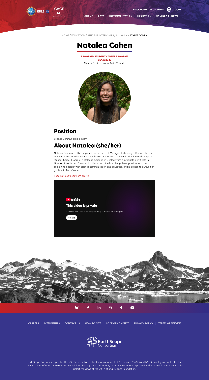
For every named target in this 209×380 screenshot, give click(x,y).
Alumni (120, 36)
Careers (33, 323)
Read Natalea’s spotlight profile (71, 176)
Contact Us (72, 323)
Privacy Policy (143, 323)
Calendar (162, 16)
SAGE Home (157, 10)
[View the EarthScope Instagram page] (110, 308)
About (88, 16)
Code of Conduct (117, 323)
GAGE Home (140, 10)
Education (144, 16)
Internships (52, 323)
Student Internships (100, 36)
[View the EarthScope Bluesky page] (76, 308)
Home (65, 36)
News (174, 16)
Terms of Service (169, 323)
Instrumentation (120, 16)
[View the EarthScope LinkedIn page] (99, 308)
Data (101, 16)
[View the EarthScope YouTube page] (132, 308)
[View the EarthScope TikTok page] (121, 308)
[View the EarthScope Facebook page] (88, 308)
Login (177, 10)
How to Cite (93, 323)
